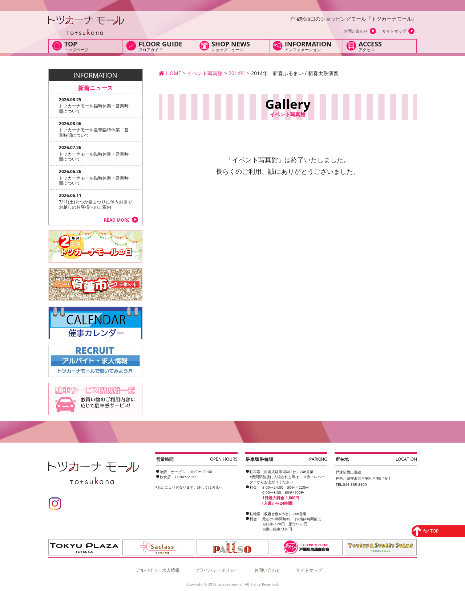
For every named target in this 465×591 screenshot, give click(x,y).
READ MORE (117, 220)
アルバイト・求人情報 (157, 570)
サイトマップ (394, 31)
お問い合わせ (356, 31)
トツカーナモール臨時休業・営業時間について (94, 108)
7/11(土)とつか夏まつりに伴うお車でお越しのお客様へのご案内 (95, 204)
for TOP (430, 531)
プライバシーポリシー (217, 570)
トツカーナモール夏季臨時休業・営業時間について (94, 132)
